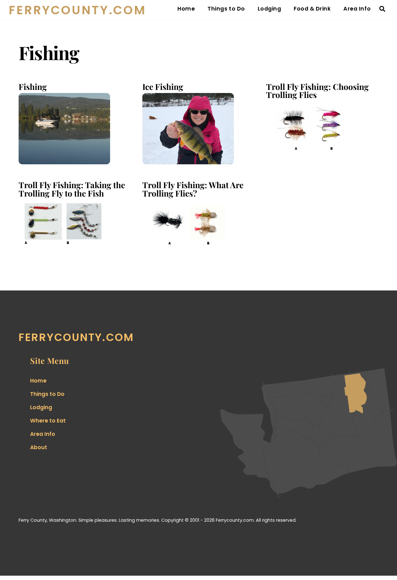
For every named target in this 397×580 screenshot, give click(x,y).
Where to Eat (48, 420)
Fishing (33, 86)
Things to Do (226, 8)
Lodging (269, 8)
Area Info (357, 8)
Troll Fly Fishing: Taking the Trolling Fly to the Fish (72, 188)
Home (186, 8)
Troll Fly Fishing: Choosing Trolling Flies (317, 90)
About (38, 447)
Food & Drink (312, 8)
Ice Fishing (162, 86)
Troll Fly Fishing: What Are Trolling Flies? (192, 188)
